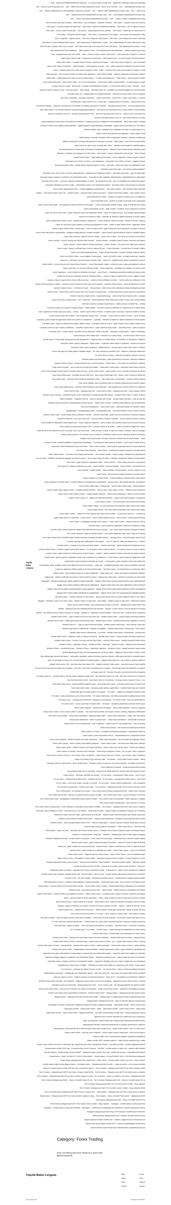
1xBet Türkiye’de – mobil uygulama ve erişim (88, 66)
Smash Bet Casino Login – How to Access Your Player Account (123, 882)
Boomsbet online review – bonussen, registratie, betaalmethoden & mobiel (68, 181)
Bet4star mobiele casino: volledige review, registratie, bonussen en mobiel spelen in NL (114, 129)
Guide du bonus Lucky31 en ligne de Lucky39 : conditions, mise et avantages (118, 431)
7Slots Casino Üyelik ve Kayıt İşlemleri (111, 82)
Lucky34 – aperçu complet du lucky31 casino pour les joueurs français (120, 553)
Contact (75, 312)
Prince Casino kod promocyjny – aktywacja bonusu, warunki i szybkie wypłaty (118, 838)
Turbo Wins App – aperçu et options (67, 925)
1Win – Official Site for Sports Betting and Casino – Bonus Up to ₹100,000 (91, 7)
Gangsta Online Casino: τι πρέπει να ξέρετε (130, 395)
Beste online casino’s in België (134, 122)
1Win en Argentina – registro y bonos (68, 38)
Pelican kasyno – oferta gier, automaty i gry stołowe (81, 775)
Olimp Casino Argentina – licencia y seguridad (129, 708)
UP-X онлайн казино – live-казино (82, 929)
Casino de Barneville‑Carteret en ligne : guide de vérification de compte (120, 205)
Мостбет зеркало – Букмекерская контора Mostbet (62, 1052)
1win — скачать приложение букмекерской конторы (89, 19)
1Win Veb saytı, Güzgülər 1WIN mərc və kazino (56, 46)
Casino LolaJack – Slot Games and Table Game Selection (124, 244)
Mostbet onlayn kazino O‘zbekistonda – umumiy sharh (126, 632)
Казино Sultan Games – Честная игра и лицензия (83, 1032)
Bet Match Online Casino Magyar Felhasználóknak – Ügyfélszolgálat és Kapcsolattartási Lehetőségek (76, 126)
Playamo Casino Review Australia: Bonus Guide (75, 819)
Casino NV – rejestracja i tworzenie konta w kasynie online (80, 260)
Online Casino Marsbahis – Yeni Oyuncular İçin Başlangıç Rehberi (122, 739)
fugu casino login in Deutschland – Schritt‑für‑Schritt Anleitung (123, 379)
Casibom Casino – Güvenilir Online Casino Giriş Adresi (86, 193)
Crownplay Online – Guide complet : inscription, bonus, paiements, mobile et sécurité (78, 331)
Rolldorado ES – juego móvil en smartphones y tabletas (125, 870)
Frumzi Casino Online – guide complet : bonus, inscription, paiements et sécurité (117, 371)
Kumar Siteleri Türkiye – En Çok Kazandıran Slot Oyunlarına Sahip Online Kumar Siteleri (114, 506)
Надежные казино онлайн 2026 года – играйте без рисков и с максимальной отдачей (114, 1052)
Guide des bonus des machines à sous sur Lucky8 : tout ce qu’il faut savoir (63, 431)
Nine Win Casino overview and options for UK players (54, 668)
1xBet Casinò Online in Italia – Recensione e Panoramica (81, 58)
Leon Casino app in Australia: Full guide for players (127, 529)
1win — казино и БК (138, 11)
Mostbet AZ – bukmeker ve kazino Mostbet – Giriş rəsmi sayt (102, 613)
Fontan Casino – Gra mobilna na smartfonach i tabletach (125, 363)
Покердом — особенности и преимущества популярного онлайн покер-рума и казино (113, 1108)
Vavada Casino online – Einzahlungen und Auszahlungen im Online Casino (119, 933)
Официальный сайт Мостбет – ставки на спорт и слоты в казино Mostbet (118, 1064)
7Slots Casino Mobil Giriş (51, 82)
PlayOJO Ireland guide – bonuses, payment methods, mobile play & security (118, 823)
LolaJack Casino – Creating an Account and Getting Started (78, 545)
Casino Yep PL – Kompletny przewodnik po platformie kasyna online (121, 272)
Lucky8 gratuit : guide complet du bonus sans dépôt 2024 (125, 561)
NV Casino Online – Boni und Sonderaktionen (129, 700)
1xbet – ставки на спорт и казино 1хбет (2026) (98, 54)
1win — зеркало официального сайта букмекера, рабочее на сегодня (64, 11)
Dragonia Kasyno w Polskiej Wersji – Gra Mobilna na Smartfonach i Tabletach (118, 339)
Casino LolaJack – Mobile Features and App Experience (83, 244)
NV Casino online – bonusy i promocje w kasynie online (81, 704)
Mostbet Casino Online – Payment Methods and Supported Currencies (120, 621)
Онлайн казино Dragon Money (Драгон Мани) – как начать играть (66, 1064)
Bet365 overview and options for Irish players (129, 126)
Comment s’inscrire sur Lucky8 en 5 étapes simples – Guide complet (71, 308)
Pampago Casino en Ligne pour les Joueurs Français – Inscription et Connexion (117, 763)
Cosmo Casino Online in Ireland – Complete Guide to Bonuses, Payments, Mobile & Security (112, 312)
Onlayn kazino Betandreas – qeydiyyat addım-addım (87, 716)
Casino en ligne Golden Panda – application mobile (127, 225)
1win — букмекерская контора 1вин (132, 7)
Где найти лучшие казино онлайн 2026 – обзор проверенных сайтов (120, 1013)
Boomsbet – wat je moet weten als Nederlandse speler (126, 165)
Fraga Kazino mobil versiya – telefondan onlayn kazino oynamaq (122, 367)
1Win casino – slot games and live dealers (71, 34)
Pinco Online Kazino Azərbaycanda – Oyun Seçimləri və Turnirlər (122, 803)
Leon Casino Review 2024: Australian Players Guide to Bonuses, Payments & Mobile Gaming (75, 537)
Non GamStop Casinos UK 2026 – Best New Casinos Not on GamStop (120, 676)
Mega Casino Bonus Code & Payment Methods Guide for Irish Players (120, 597)
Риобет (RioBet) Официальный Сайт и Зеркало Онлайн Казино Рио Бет (119, 1116)
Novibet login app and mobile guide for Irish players (88, 692)
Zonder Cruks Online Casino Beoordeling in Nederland (67, 993)
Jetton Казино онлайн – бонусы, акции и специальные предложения (120, 454)
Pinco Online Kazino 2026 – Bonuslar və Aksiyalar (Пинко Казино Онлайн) (75, 795)
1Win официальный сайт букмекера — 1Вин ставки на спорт (72, 50)
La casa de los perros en (125, 514)
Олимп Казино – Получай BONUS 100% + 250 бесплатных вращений (119, 1056)
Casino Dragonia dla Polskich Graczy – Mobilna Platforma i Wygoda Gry (71, 221)
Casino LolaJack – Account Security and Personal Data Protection (71, 240)
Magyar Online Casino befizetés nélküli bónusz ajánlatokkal (78, 585)
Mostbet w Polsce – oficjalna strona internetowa (128, 644)
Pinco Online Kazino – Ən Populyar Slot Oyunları (73, 791)
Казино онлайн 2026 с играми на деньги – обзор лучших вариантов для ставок (116, 1040)
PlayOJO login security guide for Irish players (100, 826)
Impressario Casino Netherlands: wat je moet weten (69, 446)
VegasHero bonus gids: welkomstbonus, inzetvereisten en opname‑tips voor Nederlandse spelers (77, 953)
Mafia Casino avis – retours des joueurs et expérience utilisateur (122, 573)
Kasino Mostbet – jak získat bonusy (132, 466)
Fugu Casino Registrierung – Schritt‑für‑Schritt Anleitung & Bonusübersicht (80, 387)
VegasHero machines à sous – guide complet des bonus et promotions (120, 957)
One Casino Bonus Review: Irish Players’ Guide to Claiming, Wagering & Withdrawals (115, 712)
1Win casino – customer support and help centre (64, 26)
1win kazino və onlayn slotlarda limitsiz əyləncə (58, 42)
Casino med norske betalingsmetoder (84, 252)
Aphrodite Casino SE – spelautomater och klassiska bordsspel (89, 94)
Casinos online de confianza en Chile (132, 280)
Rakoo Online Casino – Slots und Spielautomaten (127, 854)
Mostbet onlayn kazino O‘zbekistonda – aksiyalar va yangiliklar (84, 628)
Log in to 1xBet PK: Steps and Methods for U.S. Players (125, 541)
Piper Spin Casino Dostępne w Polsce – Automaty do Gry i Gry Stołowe (61, 811)
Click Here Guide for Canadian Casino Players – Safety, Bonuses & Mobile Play (110, 304)
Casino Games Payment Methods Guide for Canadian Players (123, 232)
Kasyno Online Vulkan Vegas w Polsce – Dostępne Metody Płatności (71, 490)
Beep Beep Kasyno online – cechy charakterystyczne (126, 106)
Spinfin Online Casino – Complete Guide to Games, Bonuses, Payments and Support (115, 894)
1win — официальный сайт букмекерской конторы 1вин (86, 15)
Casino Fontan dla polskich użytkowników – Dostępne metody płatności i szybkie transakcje (68, 232)
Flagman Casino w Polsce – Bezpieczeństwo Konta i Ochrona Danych (79, 363)
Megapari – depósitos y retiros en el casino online (55, 601)
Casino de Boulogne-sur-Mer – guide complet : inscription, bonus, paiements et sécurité (114, 209)
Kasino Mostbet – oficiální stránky (89, 470)
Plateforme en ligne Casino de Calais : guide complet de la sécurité (77, 815)
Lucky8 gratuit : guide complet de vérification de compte (83, 561)
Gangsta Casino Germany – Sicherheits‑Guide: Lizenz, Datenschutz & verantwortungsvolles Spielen (78, 395)
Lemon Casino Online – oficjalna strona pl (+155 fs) (127, 522)
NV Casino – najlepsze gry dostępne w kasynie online (126, 692)
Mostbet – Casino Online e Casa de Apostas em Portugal (125, 609)
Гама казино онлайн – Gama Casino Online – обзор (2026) (124, 1009)
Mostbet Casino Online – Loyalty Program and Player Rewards (123, 617)
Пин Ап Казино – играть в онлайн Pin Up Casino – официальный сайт (119, 1076)
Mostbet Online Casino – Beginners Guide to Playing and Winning (74, 636)
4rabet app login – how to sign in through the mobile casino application (70, 74)
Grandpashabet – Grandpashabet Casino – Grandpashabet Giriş (88, 411)
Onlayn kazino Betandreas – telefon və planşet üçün (87, 720)
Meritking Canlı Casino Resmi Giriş (133, 605)
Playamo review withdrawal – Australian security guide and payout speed (119, 819)
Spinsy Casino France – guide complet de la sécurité (74, 902)
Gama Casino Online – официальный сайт (79, 391)
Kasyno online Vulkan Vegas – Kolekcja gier (94, 486)
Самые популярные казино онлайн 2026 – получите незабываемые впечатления (115, 1124)
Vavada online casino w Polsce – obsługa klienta (54, 945)
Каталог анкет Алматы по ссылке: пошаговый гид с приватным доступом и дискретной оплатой (72, 1044)
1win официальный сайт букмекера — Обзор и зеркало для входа (120, 50)
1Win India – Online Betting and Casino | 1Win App (127, 38)
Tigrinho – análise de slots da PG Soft (132, 906)
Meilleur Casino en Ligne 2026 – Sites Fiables (90, 601)
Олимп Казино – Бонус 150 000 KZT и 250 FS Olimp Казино (71, 1056)
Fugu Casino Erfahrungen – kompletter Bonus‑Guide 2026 (72, 375)
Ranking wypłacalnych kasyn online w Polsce (62, 862)
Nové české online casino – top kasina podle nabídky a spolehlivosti (95, 688)
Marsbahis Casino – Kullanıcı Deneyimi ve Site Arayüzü (74, 597)
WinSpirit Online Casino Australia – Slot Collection (56, 981)
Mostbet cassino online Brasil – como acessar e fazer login (124, 625)
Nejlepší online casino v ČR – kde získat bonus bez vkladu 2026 (72, 664)
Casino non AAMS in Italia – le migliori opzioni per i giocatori (124, 256)
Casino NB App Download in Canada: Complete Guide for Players (122, 252)
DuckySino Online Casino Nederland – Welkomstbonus (90, 347)
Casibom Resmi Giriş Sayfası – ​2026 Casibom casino (126, 193)
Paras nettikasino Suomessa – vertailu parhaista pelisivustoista (123, 767)
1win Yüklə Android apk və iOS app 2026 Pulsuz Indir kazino (96, 46)
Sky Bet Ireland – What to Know (93, 874)
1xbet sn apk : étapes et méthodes (59, 66)
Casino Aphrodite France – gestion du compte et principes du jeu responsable (118, 201)
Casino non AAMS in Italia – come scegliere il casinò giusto (80, 256)
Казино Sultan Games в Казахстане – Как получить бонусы (123, 1032)
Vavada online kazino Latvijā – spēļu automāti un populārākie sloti (122, 949)
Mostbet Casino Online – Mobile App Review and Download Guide (70, 621)
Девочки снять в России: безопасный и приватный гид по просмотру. (120, 1017)
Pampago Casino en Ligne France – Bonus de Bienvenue (67, 763)
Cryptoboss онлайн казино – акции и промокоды (127, 331)
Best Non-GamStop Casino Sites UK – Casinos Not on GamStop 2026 (120, 114)
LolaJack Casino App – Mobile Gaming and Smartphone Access (122, 545)
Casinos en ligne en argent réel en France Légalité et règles (124, 276)
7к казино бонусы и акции (135, 82)
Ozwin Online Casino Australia (127, 759)
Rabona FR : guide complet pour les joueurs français (76, 846)
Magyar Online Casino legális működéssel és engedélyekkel (78, 593)
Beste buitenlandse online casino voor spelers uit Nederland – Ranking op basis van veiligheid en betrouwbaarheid (82, 122)
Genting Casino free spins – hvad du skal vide (129, 399)
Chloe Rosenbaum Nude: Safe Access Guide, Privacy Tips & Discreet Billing (118, 300)
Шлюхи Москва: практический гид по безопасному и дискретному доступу (118, 1128)
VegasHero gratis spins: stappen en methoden (129, 953)
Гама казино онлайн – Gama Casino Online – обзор (82, 1009)
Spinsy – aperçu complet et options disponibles (80, 898)
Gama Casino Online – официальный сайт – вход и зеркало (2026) (121, 391)
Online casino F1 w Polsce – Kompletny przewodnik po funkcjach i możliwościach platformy (113, 731)
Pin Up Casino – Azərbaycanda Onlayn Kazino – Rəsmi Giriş (124, 779)
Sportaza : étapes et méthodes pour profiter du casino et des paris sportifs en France (87, 906)
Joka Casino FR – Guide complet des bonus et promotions (124, 462)
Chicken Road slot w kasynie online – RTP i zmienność (70, 300)
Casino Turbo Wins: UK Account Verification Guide (80, 268)
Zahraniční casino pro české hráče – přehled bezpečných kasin (74, 985)
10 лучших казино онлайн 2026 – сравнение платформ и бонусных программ (116, 3)
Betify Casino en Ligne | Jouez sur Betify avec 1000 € (93, 145)
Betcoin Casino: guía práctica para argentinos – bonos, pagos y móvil (121, 133)
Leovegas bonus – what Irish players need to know (127, 537)
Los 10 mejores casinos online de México (100, 549)
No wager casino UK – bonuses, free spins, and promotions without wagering (118, 672)
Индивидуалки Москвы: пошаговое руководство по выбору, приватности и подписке (114, 1025)
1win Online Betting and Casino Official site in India (127, 42)
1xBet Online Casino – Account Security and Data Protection (124, 58)
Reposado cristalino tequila (121, 862)
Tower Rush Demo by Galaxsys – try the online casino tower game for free (119, 918)
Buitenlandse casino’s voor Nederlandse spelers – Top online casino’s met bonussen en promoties (110, 185)
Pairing (142, 759)
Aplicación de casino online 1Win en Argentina (129, 94)
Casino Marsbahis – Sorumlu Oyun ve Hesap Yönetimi (126, 248)
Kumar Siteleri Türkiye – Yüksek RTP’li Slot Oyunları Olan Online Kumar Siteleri (87, 514)
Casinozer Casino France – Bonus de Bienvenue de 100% (124, 284)
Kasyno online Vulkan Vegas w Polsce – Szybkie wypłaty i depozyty (82, 494)
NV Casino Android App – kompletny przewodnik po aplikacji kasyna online (119, 696)
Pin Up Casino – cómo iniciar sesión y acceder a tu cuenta (76, 783)
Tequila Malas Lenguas (29, 565)
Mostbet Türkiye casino (111, 640)
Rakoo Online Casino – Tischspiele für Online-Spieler (76, 858)
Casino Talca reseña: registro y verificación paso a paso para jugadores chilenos (117, 264)
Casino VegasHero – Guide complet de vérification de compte (74, 272)
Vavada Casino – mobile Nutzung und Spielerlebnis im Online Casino (121, 929)
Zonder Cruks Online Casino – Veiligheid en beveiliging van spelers (121, 989)
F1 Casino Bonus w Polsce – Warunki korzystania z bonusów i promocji (120, 355)
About (143, 86)
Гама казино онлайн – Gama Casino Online (129, 1005)
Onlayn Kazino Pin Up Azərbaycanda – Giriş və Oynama (125, 723)
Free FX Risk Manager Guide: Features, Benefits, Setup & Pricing (64, 371)
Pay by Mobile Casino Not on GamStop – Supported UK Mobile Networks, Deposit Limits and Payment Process (106, 771)
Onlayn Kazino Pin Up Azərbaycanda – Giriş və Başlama (84, 723)
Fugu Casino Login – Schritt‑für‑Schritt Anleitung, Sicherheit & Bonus (76, 379)
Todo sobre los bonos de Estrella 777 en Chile (87, 914)
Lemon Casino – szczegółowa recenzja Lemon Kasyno (88, 522)
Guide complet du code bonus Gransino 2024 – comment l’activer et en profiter (87, 426)
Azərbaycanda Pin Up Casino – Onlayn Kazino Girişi (126, 102)
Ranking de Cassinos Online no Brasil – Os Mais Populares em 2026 (121, 858)
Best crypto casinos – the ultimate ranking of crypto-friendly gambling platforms (67, 110)
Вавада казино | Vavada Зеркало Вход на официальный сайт (122, 997)
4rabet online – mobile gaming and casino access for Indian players (70, 78)
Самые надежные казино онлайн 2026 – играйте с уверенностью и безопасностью (114, 1120)
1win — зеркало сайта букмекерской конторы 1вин (110, 11)
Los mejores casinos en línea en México (131, 549)
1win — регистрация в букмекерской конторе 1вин (126, 15)
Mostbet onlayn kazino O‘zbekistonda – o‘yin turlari (88, 632)
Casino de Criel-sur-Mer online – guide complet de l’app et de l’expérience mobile (73, 213)
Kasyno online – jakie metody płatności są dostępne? (126, 482)
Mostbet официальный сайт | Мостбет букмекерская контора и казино (87, 652)
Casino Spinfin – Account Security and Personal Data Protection (64, 264)
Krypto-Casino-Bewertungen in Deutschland (129, 498)
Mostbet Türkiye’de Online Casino (133, 640)
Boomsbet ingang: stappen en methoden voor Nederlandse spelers (63, 177)
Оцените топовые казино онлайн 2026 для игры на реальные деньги (68, 1068)
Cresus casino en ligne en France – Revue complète (126, 316)
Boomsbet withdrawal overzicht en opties (60, 185)
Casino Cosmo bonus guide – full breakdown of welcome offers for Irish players (66, 205)
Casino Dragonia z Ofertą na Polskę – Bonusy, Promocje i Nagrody (121, 221)
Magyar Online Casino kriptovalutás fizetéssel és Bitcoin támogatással (120, 589)
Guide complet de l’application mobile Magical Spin (59, 423)
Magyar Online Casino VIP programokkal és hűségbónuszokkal (123, 593)
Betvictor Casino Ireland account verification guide (127, 149)
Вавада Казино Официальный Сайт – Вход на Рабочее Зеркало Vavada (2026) (116, 1001)
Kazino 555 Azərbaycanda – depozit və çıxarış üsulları (126, 494)
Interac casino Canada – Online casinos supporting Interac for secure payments (117, 446)
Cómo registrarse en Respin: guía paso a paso (54, 312)
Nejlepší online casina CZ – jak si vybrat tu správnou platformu (123, 660)
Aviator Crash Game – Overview (133, 98)
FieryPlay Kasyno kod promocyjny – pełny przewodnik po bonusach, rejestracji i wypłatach (113, 359)
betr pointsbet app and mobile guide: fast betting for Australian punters (83, 149)
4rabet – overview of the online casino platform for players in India (122, 70)
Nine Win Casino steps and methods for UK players (92, 668)
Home (143, 438)
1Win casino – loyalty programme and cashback (94, 31)
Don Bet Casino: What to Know (134, 335)
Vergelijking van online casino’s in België (72, 965)
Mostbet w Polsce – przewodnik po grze (61, 648)
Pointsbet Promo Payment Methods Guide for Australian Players (122, 830)
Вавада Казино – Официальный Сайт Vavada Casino (125, 993)
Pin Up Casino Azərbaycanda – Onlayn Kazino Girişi (75, 787)
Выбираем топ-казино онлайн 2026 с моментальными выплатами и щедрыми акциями (80, 1005)
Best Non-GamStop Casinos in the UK (108, 118)
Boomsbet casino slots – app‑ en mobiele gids (129, 173)
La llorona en (140, 514)
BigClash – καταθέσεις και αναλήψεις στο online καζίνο (76, 153)
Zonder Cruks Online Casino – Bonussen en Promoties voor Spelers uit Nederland (67, 989)
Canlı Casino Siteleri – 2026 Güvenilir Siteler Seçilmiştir (125, 189)
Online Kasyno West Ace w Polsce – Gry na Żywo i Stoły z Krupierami (120, 755)
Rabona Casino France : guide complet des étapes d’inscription (94, 842)
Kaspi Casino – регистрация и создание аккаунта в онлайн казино (121, 474)
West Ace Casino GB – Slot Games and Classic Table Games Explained (119, 973)
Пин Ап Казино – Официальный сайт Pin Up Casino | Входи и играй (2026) (66, 1072)
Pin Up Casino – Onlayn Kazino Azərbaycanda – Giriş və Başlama (122, 783)
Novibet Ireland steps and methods (133, 688)
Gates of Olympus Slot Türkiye (100, 399)
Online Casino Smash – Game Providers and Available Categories (76, 743)
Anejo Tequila (84, 90)
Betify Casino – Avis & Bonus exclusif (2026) (129, 141)
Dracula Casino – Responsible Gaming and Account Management (66, 339)
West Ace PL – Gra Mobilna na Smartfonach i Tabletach (125, 977)
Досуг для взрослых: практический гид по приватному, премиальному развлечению (114, 1021)
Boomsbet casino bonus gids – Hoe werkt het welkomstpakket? (123, 169)
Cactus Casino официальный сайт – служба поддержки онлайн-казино (79, 189)
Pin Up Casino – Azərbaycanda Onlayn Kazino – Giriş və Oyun (123, 775)
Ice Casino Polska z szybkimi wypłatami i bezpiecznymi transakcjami (68, 442)
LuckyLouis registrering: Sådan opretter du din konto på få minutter (78, 569)
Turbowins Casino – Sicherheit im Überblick (130, 925)
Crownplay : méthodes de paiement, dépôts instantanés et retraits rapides (119, 320)
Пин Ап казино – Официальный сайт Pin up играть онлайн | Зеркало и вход (65, 1076)
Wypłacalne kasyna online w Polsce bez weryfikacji (93, 981)
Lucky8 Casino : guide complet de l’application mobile (126, 557)
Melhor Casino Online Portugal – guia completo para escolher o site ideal (93, 605)
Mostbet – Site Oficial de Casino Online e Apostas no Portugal (57, 613)
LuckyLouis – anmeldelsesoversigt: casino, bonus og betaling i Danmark (120, 565)
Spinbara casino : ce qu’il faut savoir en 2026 (84, 890)
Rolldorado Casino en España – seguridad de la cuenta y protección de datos (77, 870)
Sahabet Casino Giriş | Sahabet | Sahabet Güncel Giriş (60, 874)
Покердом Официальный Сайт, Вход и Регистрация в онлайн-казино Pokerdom (116, 1112)
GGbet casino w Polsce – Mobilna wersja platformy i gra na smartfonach (120, 403)
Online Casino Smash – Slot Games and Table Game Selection (123, 743)
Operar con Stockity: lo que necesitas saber (90, 759)
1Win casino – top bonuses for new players (103, 34)
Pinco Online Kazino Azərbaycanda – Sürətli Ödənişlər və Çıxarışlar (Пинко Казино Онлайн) (67, 807)
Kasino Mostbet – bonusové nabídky (106, 466)
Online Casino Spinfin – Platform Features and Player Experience (79, 747)
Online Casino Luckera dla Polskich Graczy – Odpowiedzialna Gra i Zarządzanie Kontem (114, 735)
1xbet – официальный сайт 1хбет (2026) (65, 54)
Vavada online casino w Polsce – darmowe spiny (70, 941)
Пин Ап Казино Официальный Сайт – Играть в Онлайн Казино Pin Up (66, 1080)
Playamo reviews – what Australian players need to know (70, 823)
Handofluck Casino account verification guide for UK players (124, 434)
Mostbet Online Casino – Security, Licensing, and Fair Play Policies (78, 640)
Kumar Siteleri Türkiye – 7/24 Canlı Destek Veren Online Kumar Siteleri (120, 502)
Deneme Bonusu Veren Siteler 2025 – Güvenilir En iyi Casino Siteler (98, 335)
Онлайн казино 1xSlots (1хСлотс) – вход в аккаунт (126, 1060)
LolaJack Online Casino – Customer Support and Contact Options (61, 549)
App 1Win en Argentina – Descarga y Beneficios (77, 98)
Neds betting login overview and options (54, 656)
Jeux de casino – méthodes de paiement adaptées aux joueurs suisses (61, 458)
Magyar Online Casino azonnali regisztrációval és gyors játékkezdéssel (120, 581)
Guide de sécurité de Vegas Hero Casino (130, 426)
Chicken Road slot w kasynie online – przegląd (128, 296)
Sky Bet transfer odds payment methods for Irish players (125, 874)
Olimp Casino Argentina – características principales (93, 708)
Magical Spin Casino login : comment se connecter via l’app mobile (121, 577)
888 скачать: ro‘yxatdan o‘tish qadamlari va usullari (90, 86)
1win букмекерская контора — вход (132, 46)
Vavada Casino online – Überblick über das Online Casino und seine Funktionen (80, 937)
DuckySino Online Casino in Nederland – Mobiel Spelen (80, 343)
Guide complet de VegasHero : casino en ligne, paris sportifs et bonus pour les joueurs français (112, 423)
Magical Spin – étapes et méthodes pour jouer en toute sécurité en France (71, 577)
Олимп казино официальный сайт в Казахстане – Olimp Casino (83, 1060)
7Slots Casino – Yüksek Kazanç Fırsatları (130, 78)
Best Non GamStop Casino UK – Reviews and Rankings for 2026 (71, 114)
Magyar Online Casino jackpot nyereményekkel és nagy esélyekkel (70, 589)
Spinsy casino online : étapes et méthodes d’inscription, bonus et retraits (120, 902)
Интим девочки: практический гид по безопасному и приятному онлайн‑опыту (82, 1028)
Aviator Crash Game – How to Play (108, 98)
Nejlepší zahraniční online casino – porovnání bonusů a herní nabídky (120, 664)
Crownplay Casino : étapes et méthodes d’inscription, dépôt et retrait (66, 323)
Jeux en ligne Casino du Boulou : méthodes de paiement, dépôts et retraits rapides (116, 458)
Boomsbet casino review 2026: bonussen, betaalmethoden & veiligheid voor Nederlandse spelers (77, 173)
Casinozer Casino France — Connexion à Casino (71, 288)
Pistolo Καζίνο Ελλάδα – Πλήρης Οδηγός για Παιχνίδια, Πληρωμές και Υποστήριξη (116, 811)
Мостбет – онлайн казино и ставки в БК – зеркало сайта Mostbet (121, 1048)
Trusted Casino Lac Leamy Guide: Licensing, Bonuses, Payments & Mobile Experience (114, 922)
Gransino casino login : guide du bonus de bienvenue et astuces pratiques (119, 415)
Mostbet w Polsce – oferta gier (99, 644)
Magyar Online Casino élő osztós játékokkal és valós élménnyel (123, 585)
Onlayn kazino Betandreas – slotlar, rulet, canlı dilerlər (126, 716)
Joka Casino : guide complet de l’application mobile (84, 462)
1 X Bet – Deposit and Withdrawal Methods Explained (68, 3)
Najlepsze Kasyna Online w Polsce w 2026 (130, 652)
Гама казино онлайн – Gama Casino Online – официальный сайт (69, 1013)
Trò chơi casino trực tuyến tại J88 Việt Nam (67, 922)
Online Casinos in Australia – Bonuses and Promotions (76, 751)
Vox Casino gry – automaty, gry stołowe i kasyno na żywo (81, 969)
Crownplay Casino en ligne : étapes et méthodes (57, 328)
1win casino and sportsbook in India (132, 34)
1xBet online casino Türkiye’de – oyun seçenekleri (127, 62)
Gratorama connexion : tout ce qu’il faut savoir (73, 419)
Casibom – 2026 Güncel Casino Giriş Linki (51, 193)
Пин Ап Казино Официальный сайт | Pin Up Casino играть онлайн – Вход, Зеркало (115, 1084)
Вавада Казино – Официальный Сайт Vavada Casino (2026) (77, 997)
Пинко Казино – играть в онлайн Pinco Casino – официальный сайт (120, 1096)
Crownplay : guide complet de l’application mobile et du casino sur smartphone (64, 320)
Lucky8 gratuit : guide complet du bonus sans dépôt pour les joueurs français (66, 565)
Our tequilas (111, 759)
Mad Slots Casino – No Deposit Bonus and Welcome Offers (124, 569)
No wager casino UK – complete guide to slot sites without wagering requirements (65, 676)
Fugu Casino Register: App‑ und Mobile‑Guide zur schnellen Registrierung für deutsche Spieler (112, 383)
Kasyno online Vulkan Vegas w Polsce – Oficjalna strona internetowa (121, 490)
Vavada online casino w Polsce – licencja (130, 941)
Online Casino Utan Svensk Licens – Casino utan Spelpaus (124, 747)
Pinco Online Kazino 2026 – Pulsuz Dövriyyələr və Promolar (124, 795)
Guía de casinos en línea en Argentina (104, 419)
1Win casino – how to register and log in (131, 26)
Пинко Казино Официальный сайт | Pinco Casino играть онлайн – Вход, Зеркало (79, 1104)
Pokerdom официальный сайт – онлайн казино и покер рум (67, 838)
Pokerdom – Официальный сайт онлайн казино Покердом (124, 834)
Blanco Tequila (140, 153)
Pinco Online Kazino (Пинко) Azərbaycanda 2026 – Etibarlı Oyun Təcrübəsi (118, 791)
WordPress (142, 1199)
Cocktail (142, 304)
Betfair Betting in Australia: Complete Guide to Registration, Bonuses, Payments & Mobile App (112, 137)
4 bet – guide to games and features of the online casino (125, 66)
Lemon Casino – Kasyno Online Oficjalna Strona (98, 518)
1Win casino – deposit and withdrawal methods (98, 26)
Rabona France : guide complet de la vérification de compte (91, 850)
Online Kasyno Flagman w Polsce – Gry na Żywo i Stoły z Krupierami (121, 751)
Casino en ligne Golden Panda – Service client (68, 228)
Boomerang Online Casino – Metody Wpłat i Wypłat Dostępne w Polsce (80, 165)
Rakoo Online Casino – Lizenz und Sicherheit (129, 850)
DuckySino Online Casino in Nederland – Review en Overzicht (123, 343)
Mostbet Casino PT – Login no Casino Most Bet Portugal (82, 625)
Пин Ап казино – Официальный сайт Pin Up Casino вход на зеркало (120, 1072)
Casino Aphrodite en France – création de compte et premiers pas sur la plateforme (116, 197)
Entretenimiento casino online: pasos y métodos (128, 347)
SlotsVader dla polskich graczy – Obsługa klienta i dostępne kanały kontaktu (118, 878)
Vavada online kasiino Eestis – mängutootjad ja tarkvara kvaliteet (74, 949)
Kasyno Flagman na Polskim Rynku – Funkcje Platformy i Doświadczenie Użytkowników (75, 482)
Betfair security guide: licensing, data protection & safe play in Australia (87, 141)
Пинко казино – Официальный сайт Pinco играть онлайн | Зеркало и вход (67, 1096)
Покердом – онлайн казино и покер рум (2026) (128, 1104)
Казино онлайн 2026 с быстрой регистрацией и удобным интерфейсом (119, 1036)
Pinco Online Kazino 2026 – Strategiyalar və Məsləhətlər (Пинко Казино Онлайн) (68, 799)
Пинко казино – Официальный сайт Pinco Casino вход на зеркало (121, 1092)
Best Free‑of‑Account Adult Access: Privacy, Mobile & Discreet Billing (121, 110)
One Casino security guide (58, 716)
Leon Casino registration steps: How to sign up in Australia (124, 533)
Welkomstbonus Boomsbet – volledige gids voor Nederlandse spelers (68, 973)
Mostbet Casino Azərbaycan (135, 613)
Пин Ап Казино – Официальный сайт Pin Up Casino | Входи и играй (120, 1068)
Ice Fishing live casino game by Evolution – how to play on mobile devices (119, 442)
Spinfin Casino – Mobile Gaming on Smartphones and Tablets (123, 890)
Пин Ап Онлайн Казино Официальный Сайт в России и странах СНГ (70, 1092)
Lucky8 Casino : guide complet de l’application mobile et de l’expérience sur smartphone (75, 557)
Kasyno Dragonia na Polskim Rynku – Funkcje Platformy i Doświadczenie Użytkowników (114, 478)
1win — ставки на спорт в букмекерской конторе (127, 19)
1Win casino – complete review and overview (129, 23)
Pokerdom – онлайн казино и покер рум (86, 834)
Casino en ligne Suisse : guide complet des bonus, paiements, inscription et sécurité (115, 228)
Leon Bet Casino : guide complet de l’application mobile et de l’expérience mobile (116, 526)
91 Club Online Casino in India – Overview (124, 86)
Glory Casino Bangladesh (90, 407)
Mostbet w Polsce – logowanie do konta (73, 644)
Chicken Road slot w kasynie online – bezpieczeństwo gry (90, 296)
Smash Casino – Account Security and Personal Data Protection (60, 886)
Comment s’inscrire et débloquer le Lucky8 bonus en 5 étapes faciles (121, 308)
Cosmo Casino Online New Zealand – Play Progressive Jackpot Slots (73, 316)
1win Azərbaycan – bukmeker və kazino (98, 23)
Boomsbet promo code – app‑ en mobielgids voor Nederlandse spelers (120, 181)
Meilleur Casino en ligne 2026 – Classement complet (126, 601)
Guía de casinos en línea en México (132, 419)
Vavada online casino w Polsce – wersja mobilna (128, 945)
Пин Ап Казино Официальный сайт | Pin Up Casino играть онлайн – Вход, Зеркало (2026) (112, 1088)
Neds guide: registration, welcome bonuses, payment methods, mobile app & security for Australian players (107, 656)
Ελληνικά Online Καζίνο (96, 993)
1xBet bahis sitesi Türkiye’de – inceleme (131, 54)
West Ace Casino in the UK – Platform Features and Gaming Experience (79, 977)
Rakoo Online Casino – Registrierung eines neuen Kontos (88, 854)
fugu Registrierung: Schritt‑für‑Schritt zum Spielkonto (126, 387)
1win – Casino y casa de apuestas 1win (50, 7)
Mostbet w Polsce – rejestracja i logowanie (91, 648)
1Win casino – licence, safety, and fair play (61, 31)
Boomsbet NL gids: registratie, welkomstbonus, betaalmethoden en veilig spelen (117, 177)
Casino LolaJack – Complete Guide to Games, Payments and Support (120, 240)
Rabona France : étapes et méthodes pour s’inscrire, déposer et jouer (121, 846)
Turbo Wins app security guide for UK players (97, 925)
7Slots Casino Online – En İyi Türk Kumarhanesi (79, 82)
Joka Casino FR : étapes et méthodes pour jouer (74, 466)
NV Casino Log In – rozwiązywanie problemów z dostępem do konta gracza (84, 700)
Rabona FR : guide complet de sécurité (131, 842)
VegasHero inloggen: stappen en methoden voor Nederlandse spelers (69, 957)
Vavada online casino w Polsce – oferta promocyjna (91, 945)
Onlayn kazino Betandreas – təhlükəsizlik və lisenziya (126, 720)
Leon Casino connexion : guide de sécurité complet (85, 533)
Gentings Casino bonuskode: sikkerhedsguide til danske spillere (70, 403)
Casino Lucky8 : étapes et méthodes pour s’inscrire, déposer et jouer (81, 248)
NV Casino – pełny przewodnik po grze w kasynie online (71, 696)
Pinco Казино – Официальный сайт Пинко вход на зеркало (123, 807)
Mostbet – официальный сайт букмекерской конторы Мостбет (80, 609)
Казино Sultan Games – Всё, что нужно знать (128, 1028)
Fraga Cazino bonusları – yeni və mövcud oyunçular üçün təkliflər (75, 367)
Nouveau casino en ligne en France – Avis (130, 680)
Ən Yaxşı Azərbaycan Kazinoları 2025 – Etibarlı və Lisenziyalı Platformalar (119, 351)
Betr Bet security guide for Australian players (129, 145)
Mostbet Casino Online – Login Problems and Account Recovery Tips (75, 617)
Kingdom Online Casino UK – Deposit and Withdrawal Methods (90, 498)
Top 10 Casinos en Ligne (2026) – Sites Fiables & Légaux (125, 914)
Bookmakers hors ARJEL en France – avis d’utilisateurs (84, 161)
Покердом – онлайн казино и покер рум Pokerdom (62, 1108)
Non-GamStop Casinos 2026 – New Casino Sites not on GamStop (90, 680)
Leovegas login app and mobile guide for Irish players (85, 541)
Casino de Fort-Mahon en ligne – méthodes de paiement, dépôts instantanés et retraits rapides (112, 217)
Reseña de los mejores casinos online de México (119, 866)
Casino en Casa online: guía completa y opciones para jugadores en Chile (82, 225)
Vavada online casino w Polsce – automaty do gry (127, 937)
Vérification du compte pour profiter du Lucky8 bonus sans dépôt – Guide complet (116, 965)
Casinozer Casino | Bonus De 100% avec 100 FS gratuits (82, 284)
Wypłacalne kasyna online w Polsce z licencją (129, 981)
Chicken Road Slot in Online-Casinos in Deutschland (126, 292)
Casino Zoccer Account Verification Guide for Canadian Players (79, 276)
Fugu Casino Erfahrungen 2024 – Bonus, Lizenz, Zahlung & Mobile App (120, 375)
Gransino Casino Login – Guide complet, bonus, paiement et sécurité (67, 415)
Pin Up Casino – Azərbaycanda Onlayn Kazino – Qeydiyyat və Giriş (77, 779)
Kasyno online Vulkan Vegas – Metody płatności (128, 486)
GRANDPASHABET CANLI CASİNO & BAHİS (129, 411)
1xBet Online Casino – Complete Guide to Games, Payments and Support (82, 62)
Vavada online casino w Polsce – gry (102, 941)
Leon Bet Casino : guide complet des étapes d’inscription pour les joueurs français (79, 529)
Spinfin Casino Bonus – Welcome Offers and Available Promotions (60, 894)
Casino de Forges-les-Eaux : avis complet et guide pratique (124, 213)
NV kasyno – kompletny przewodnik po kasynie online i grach (123, 704)
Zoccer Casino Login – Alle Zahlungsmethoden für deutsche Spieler (121, 985)
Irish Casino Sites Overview (86, 450)
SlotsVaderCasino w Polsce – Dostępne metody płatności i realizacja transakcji (71, 882)
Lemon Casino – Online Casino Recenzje (130, 518)
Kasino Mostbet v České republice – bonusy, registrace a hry (124, 470)
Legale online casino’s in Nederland (66, 518)
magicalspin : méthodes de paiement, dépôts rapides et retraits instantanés (67, 581)
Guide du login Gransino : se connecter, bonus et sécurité (81, 434)
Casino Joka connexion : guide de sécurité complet (81, 236)
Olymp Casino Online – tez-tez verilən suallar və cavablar (63, 712)
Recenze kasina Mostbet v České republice (95, 862)
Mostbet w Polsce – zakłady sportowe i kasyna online (126, 648)
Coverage (103, 316)
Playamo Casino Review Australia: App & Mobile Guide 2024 (124, 815)
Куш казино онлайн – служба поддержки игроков (127, 1044)
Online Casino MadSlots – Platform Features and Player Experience (73, 739)
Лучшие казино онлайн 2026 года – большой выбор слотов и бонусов (70, 1048)
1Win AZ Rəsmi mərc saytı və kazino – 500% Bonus (64, 23)
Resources (141, 866)
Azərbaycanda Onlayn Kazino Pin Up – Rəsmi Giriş (89, 102)
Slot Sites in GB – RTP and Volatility (77, 878)
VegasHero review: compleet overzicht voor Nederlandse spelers (70, 961)
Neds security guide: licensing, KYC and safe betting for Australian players (74, 660)
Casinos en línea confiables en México (103, 280)
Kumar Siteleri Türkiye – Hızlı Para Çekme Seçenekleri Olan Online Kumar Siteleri (116, 510)
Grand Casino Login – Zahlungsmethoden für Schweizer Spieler (122, 407)
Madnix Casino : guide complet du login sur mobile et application (76, 573)
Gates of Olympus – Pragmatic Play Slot (74, 399)
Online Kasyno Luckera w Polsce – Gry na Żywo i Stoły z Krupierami (70, 755)
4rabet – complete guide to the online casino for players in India (75, 70)
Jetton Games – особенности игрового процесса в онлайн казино (121, 450)
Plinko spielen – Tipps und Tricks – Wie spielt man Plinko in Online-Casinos (72, 830)
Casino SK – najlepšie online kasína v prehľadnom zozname (124, 260)
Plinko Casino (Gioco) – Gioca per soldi (131, 826)
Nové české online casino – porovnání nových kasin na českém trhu (121, 684)
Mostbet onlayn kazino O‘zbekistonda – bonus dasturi (126, 628)
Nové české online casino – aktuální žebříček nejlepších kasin (74, 684)
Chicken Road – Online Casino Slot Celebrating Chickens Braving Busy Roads (117, 288)
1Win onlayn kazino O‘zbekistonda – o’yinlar (92, 42)
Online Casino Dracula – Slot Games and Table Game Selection (122, 728)
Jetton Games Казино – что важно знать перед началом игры (71, 454)
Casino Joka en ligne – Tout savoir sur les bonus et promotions (123, 236)
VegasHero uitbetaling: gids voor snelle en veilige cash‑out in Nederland (120, 961)
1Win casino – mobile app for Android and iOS (129, 31)
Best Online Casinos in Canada (134, 118)
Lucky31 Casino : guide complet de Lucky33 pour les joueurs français (70, 553)
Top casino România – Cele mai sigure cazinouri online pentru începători (66, 918)
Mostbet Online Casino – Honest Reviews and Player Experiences (122, 636)
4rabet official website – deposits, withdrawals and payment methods (121, 74)
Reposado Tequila (139, 862)
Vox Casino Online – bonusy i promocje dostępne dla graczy (124, 969)
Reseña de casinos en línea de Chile (87, 866)
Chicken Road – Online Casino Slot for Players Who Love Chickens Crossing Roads (77, 292)
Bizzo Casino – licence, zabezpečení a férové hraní (115, 153)
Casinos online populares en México (48, 284)
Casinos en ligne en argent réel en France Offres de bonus (68, 280)
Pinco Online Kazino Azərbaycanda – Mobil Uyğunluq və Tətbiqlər (122, 799)
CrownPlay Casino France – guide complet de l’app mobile (96, 328)
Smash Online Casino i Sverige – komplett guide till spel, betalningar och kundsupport (115, 886)
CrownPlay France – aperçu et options (131, 328)
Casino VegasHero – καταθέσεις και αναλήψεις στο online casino (122, 268)
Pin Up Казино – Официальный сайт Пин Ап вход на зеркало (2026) (120, 787)
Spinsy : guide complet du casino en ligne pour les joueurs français (122, 898)
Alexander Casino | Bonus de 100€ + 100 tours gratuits (59, 90)
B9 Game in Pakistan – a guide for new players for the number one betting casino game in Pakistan (71, 106)
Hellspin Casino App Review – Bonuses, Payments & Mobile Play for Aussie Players (109, 438)
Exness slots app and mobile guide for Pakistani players (71, 351)
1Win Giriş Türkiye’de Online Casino (95, 38)
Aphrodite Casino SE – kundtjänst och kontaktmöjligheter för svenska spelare (118, 90)
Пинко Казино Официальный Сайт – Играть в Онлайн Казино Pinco (120, 1100)
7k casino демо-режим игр (104, 78)
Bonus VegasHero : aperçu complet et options (129, 157)
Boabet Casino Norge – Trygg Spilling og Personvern (92, 157)
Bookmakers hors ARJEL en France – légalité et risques (125, 161)
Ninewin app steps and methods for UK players (128, 668)
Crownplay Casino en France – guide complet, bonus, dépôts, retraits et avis (118, 323)
